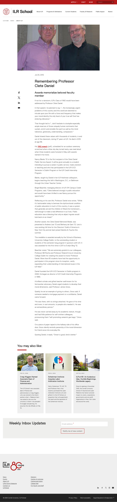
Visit (83, 2)
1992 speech (42, 146)
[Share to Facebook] (19, 92)
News (12, 20)
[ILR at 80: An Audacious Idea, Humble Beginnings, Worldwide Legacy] (86, 383)
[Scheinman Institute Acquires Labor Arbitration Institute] (58, 383)
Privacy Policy (73, 498)
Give (91, 2)
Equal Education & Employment (103, 498)
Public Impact (100, 11)
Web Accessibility (85, 498)
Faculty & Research (86, 11)
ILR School (23, 498)
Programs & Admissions (54, 11)
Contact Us (6, 486)
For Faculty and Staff (37, 486)
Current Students (70, 11)
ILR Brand (6, 488)
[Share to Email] (19, 107)
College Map (34, 483)
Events (5, 479)
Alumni (110, 11)
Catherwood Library (37, 481)
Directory (33, 477)
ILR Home (6, 20)
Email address (67, 424)
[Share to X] (19, 97)
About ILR (40, 11)
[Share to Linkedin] (19, 102)
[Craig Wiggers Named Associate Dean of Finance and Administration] (30, 383)
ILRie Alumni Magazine (10, 483)
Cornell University (13, 498)
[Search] (112, 2)
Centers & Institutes (37, 479)
